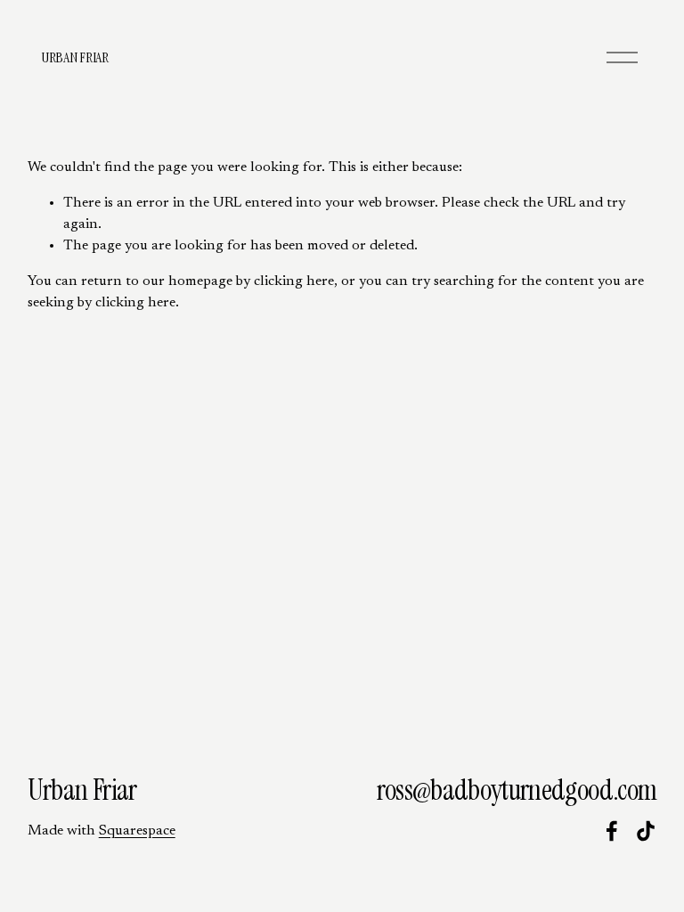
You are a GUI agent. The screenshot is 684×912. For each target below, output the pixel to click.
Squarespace (137, 831)
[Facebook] (612, 831)
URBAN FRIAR (74, 57)
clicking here (294, 281)
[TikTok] (645, 831)
